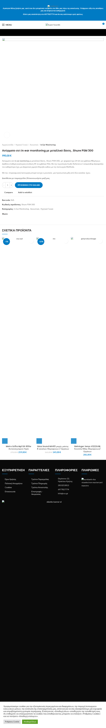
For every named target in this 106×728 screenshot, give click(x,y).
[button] (5, 441)
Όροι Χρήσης (10, 479)
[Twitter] (13, 214)
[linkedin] (20, 214)
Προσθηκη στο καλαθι (29, 185)
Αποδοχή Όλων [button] (30, 722)
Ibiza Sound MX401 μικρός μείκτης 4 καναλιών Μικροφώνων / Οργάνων (53, 447)
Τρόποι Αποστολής (39, 487)
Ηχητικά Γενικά (22, 145)
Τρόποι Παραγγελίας (40, 479)
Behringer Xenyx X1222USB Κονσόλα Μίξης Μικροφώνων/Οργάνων (87, 449)
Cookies (8, 487)
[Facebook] (10, 214)
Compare (8, 192)
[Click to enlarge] (7, 135)
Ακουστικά (34, 145)
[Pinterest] (16, 214)
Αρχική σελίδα (7, 145)
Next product (102, 144)
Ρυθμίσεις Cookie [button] (12, 722)
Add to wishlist (25, 192)
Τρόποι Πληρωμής (39, 483)
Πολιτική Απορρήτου (13, 483)
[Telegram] (23, 214)
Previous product (97, 144)
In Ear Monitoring (48, 145)
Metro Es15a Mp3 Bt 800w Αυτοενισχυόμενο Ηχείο (18, 447)
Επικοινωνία (10, 491)
